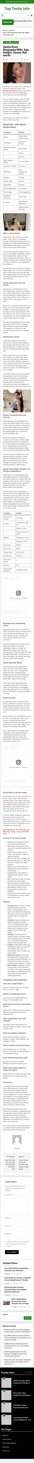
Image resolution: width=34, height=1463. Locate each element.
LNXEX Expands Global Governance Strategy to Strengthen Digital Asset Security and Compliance (16, 2)
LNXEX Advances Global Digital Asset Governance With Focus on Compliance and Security (16, 1346)
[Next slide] (31, 2)
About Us (5, 1435)
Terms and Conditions (9, 1443)
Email (7, 1226)
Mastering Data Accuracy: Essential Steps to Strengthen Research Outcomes (15, 1289)
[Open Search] (28, 15)
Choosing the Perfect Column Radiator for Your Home (22, 1420)
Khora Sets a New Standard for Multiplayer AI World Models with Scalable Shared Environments (17, 1362)
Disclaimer (5, 1447)
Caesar (7, 59)
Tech (14, 1386)
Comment (9, 1195)
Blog (14, 1398)
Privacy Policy (6, 1439)
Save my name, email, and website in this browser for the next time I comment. (17, 1244)
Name (7, 1218)
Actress (6, 42)
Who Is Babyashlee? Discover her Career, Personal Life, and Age (19, 1301)
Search (5, 1314)
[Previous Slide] (28, 2)
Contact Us (6, 1451)
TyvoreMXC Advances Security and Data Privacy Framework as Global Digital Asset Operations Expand (17, 1338)
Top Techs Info (17, 8)
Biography (14, 42)
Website (7, 1234)
